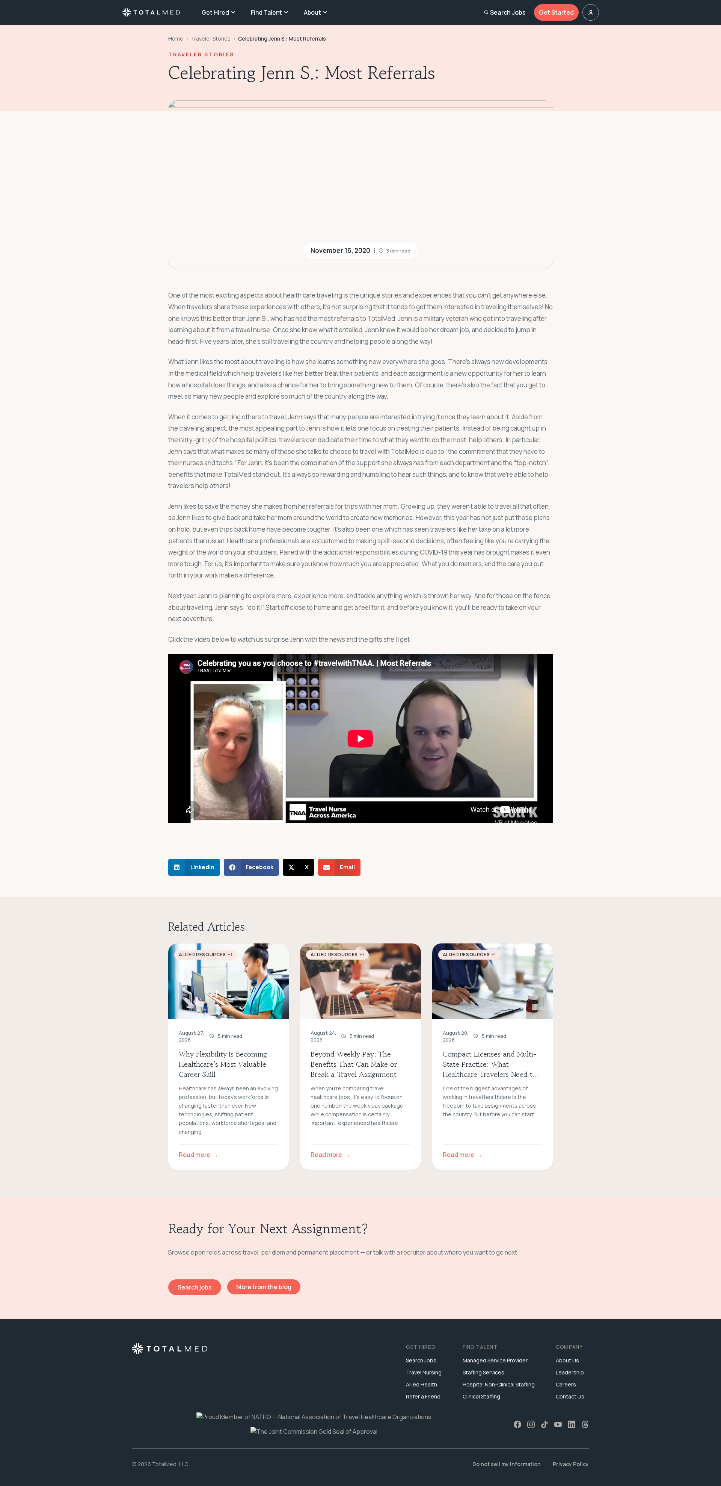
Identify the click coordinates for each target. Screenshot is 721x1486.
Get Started (556, 12)
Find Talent (266, 12)
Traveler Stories (211, 38)
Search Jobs (508, 12)
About (312, 12)
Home (175, 38)
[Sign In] (590, 12)
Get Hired (215, 12)
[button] (194, 867)
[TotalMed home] (151, 12)
